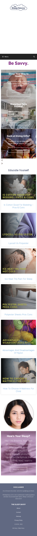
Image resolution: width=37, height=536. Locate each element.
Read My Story (18, 470)
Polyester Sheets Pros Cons (18, 314)
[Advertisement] (18, 34)
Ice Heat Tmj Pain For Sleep (18, 279)
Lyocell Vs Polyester (18, 243)
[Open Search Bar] (34, 57)
